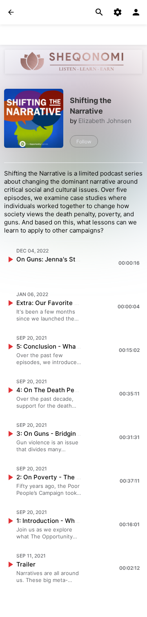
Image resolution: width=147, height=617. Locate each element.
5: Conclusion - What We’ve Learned (70, 346)
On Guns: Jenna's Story (50, 259)
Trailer (26, 564)
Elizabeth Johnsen (104, 121)
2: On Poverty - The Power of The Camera (78, 477)
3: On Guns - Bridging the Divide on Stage (78, 433)
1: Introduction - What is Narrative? (68, 521)
